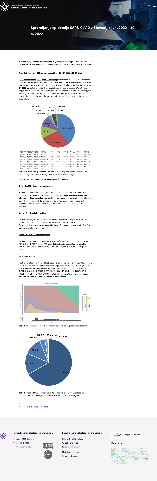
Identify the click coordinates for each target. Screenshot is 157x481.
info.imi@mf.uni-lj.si (23, 447)
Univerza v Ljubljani (70, 456)
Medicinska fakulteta (70, 452)
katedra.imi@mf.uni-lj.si (74, 447)
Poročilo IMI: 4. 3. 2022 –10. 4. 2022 (33, 407)
